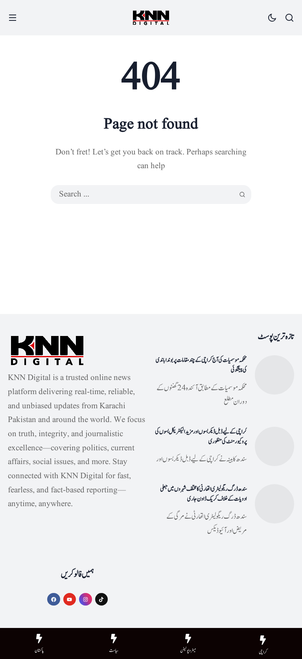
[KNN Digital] (151, 17)
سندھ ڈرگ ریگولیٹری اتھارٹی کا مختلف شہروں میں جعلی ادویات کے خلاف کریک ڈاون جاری (203, 494)
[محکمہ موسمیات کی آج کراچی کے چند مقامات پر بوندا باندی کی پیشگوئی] (274, 375)
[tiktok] (101, 599)
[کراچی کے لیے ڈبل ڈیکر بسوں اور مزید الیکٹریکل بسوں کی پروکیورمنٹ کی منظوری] (274, 446)
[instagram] (85, 599)
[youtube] (69, 599)
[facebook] (53, 599)
